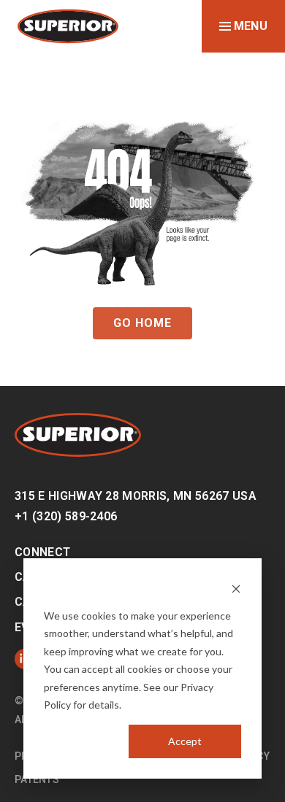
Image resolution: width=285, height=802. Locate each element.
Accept (185, 741)
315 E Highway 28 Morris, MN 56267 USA (135, 496)
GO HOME (142, 323)
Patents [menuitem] (37, 779)
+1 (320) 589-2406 (66, 516)
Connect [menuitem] (42, 552)
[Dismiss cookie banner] (236, 588)
